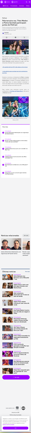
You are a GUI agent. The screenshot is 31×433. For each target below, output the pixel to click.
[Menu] (29, 2)
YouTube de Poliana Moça (16, 91)
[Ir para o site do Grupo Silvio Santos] (13, 408)
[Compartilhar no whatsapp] (6, 37)
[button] (11, 247)
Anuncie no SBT (15, 412)
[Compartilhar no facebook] (15, 37)
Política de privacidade (15, 415)
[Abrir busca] (26, 2)
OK (15, 428)
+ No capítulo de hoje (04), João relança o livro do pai (14, 67)
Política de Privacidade (8, 424)
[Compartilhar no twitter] (24, 37)
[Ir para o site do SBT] (23, 408)
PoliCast (4, 18)
